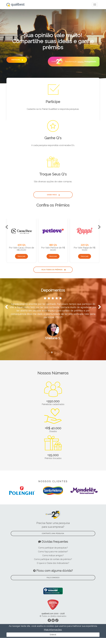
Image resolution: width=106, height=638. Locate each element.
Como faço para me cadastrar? (53, 551)
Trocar (21, 256)
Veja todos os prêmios (52, 270)
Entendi (53, 635)
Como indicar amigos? (53, 555)
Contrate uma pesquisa (53, 533)
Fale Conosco (53, 577)
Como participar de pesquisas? (53, 547)
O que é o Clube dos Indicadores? (53, 563)
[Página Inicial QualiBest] (15, 3)
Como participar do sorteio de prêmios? (53, 559)
